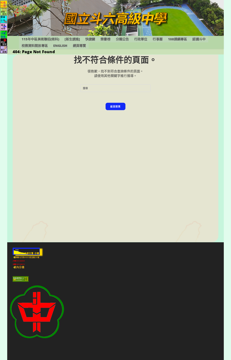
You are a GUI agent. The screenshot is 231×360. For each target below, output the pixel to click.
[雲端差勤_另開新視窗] (3, 27)
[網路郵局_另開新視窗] (3, 11)
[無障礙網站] (21, 279)
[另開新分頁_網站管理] (3, 42)
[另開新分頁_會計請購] (3, 49)
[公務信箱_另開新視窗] (3, 34)
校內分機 (19, 267)
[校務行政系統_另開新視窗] (3, 4)
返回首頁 (115, 106)
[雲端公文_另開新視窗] (3, 19)
